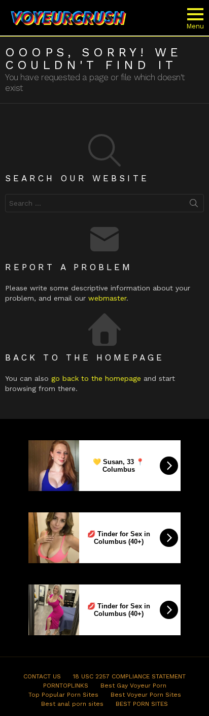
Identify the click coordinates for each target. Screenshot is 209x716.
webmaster (107, 298)
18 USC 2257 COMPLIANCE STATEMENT (129, 676)
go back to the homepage (96, 378)
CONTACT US (42, 676)
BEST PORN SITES (142, 703)
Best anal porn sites (72, 703)
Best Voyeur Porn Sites (146, 694)
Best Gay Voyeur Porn (133, 685)
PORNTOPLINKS (65, 685)
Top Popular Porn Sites (63, 694)
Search (194, 205)
